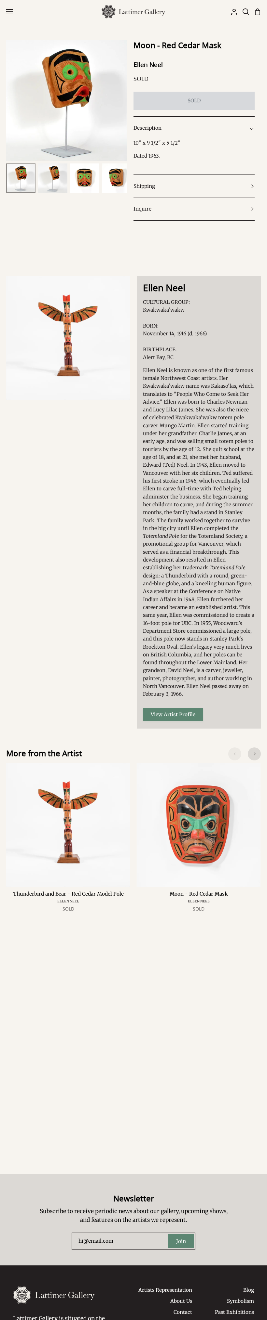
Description (148, 128)
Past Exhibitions (234, 1312)
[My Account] (231, 11)
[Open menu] (6, 11)
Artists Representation (165, 1290)
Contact (183, 1312)
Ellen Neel (148, 64)
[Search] (243, 11)
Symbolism (240, 1301)
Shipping (144, 186)
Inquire (142, 209)
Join (181, 1241)
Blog (248, 1290)
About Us (181, 1301)
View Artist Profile (173, 714)
